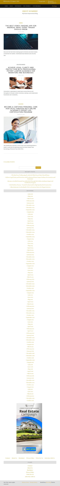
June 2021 (30, 322)
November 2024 (30, 232)
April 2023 (30, 274)
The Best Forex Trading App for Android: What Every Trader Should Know (20, 27)
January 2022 (30, 308)
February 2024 (30, 252)
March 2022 (30, 304)
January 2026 (30, 203)
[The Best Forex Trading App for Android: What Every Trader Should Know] (21, 42)
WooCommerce (52, 2)
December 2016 (30, 398)
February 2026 (30, 200)
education (21, 104)
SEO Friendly (27, 6)
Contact (7, 458)
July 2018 (30, 364)
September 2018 (31, 360)
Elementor (51, 1)
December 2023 (30, 257)
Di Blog (49, 482)
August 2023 (30, 265)
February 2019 (30, 349)
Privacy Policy (30, 458)
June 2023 (30, 270)
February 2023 (30, 279)
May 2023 (30, 272)
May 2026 (30, 196)
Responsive (18, 6)
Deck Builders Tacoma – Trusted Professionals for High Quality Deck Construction (30, 185)
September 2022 (30, 290)
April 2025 (30, 221)
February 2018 (30, 375)
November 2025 (30, 207)
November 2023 (30, 259)
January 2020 (30, 335)
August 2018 (30, 362)
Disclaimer (22, 458)
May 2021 (30, 324)
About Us (14, 458)
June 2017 (30, 391)
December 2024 (30, 230)
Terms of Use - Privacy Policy (29, 482)
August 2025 (30, 212)
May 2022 (30, 299)
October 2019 (30, 342)
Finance (21, 22)
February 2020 (30, 333)
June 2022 (30, 297)
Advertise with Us (50, 458)
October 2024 (30, 234)
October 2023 (30, 261)
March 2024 (31, 250)
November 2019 (30, 340)
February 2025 (30, 225)
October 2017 (30, 384)
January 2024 (30, 254)
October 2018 (30, 358)
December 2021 (30, 310)
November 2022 (30, 286)
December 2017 (30, 380)
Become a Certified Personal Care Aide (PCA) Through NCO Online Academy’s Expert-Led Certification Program (20, 109)
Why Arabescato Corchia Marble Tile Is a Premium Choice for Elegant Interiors (30, 187)
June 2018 (30, 366)
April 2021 (30, 326)
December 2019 (30, 337)
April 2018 (30, 371)
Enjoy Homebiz (30, 11)
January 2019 (30, 351)
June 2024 (30, 243)
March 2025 (30, 223)
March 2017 (30, 393)
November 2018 (30, 355)
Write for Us (39, 458)
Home (6, 6)
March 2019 (30, 346)
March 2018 (30, 373)
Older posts (10, 162)
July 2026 (30, 194)
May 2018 (30, 369)
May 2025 (30, 218)
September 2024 (30, 236)
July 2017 (30, 389)
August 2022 (30, 292)
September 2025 (31, 209)
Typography (42, 1)
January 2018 (30, 378)
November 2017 (30, 382)
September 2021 (30, 317)
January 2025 (30, 227)
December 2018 (30, 353)
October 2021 (30, 315)
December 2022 (30, 283)
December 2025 (30, 205)
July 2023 (30, 268)
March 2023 (30, 277)
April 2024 (30, 248)
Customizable (37, 6)
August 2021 (31, 319)
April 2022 (30, 301)
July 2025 (30, 214)
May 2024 (30, 245)
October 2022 (30, 288)
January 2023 (30, 281)
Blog (11, 6)
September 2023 (30, 263)
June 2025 (30, 216)
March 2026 (31, 198)
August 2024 (30, 239)
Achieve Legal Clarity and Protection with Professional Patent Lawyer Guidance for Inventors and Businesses (21, 70)
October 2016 (30, 400)
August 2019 (30, 344)
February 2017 (30, 396)
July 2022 (30, 295)
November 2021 (30, 313)
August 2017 (31, 387)
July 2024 (30, 241)
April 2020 (30, 331)
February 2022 (30, 306)
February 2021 (30, 328)
